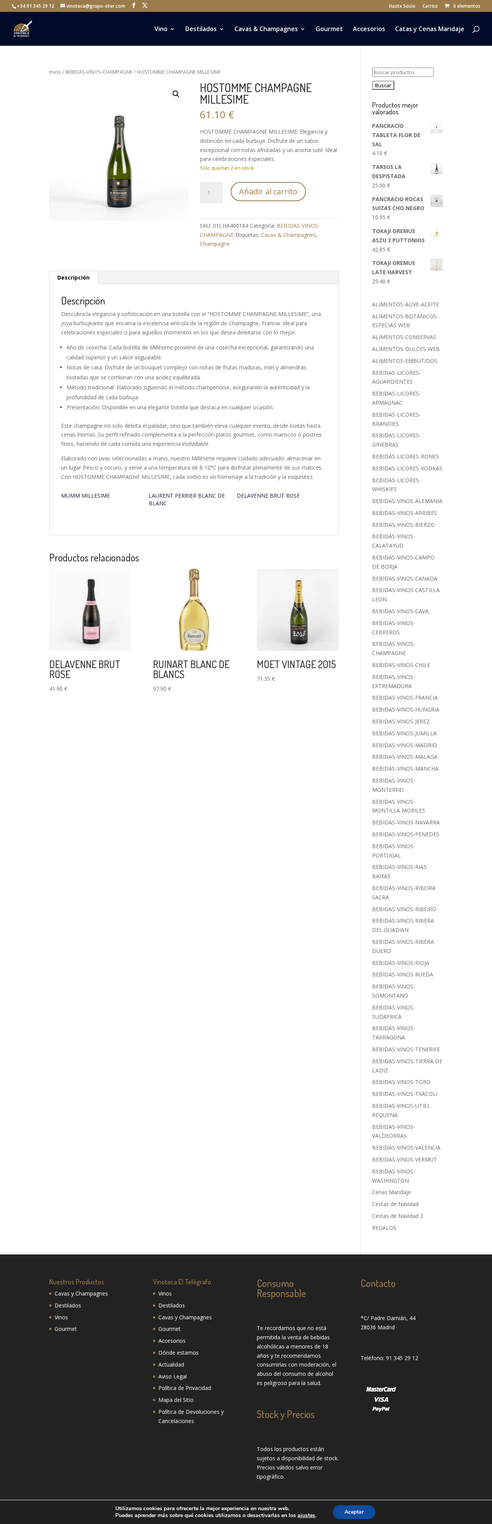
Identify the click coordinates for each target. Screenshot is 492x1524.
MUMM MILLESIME (85, 495)
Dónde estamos (178, 1352)
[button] (176, 94)
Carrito (430, 6)
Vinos (61, 1317)
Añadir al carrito (268, 191)
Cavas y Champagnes (81, 1293)
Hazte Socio (402, 6)
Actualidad (171, 1364)
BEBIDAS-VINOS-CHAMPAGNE (99, 71)
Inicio (55, 71)
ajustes (306, 1515)
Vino (161, 29)
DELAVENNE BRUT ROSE (268, 495)
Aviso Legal (172, 1376)
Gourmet (329, 29)
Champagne (215, 243)
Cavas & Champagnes (266, 29)
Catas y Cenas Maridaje (429, 29)
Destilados (201, 29)
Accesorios (369, 29)
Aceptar (354, 1512)
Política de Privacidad (184, 1388)
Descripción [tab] (73, 277)
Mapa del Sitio (176, 1399)
